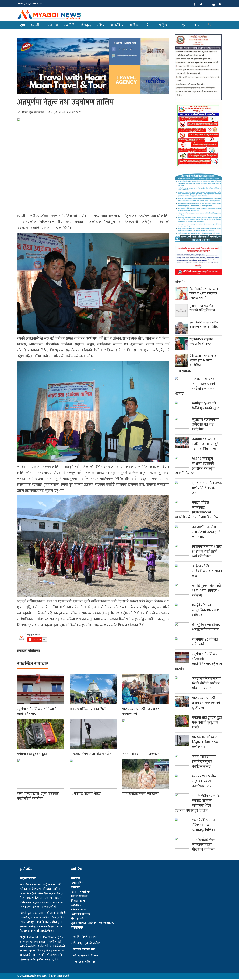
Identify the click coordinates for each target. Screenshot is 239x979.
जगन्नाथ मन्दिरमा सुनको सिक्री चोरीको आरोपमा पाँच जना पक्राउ (206, 683)
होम (22, 25)
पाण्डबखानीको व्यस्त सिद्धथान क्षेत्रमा (92, 754)
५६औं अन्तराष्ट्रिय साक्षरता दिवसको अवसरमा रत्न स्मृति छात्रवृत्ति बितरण (195, 466)
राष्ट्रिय (100, 25)
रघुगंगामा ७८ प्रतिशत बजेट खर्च (205, 641)
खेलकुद (86, 25)
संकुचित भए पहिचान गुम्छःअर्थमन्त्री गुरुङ (201, 342)
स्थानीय (53, 25)
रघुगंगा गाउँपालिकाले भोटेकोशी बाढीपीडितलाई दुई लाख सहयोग (198, 661)
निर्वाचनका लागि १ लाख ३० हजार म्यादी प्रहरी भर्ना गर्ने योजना (207, 551)
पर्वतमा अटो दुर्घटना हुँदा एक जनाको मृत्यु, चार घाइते (207, 722)
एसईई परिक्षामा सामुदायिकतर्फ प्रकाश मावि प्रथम (205, 610)
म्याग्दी (35, 25)
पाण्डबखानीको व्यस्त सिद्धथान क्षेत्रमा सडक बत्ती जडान (205, 742)
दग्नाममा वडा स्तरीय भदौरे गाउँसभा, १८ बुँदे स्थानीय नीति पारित (205, 444)
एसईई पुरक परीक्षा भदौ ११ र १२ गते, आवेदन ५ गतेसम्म (206, 590)
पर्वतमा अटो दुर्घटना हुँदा (32, 754)
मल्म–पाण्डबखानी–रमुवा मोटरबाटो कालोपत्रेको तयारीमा (38, 796)
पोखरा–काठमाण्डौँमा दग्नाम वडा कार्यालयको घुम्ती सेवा (206, 703)
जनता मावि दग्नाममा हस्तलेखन (140, 754)
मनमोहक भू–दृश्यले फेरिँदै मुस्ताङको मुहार (205, 405)
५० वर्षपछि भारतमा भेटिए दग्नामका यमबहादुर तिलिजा (204, 325)
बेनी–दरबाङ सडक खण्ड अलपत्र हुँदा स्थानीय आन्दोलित (202, 360)
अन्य (197, 25)
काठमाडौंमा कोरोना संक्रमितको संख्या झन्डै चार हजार (206, 532)
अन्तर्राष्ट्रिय (116, 25)
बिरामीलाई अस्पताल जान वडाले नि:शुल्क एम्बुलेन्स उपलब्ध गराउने (203, 293)
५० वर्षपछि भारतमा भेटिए (85, 794)
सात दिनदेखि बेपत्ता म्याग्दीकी (140, 794)
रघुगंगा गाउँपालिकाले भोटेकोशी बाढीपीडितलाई (36, 711)
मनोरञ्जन (182, 25)
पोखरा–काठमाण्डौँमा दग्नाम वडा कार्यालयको (141, 711)
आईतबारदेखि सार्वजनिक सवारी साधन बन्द (207, 571)
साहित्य (163, 25)
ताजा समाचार (183, 371)
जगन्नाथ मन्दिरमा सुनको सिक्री (88, 709)
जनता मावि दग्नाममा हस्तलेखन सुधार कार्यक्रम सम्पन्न (204, 761)
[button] (210, 25)
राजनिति (69, 25)
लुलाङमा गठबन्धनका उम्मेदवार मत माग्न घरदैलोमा (205, 424)
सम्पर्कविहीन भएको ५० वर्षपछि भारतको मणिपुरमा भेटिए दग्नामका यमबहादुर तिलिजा (198, 803)
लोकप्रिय (180, 282)
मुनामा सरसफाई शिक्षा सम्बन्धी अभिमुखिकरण (202, 308)
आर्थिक (133, 25)
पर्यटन (148, 25)
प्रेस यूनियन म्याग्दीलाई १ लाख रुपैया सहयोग (206, 627)
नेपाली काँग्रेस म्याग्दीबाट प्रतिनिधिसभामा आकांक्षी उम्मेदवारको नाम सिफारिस (196, 510)
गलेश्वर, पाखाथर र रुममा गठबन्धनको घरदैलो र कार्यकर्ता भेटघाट (195, 386)
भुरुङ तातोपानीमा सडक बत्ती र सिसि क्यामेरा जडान (207, 488)
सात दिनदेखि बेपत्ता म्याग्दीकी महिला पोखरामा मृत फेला (204, 845)
